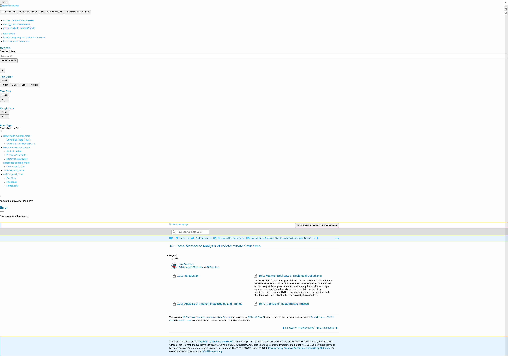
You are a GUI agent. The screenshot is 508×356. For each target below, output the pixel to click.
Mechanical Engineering (229, 238)
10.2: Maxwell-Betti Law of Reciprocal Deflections (290, 275)
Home (182, 238)
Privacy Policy (275, 348)
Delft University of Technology (191, 267)
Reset (4, 80)
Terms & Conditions (294, 348)
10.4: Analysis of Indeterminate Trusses (284, 303)
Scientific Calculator (16, 159)
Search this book (8, 51)
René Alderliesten (186, 264)
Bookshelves (201, 238)
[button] (11, 182)
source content (184, 320)
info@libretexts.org (211, 351)
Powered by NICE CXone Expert (216, 341)
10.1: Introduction (188, 275)
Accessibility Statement (318, 348)
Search (174, 232)
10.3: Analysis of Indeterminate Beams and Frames (209, 303)
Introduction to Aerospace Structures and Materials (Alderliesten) (281, 238)
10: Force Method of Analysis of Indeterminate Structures (207, 317)
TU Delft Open (213, 267)
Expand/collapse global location (337, 237)
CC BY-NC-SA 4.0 (256, 317)
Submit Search (9, 60)
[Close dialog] (2, 211)
